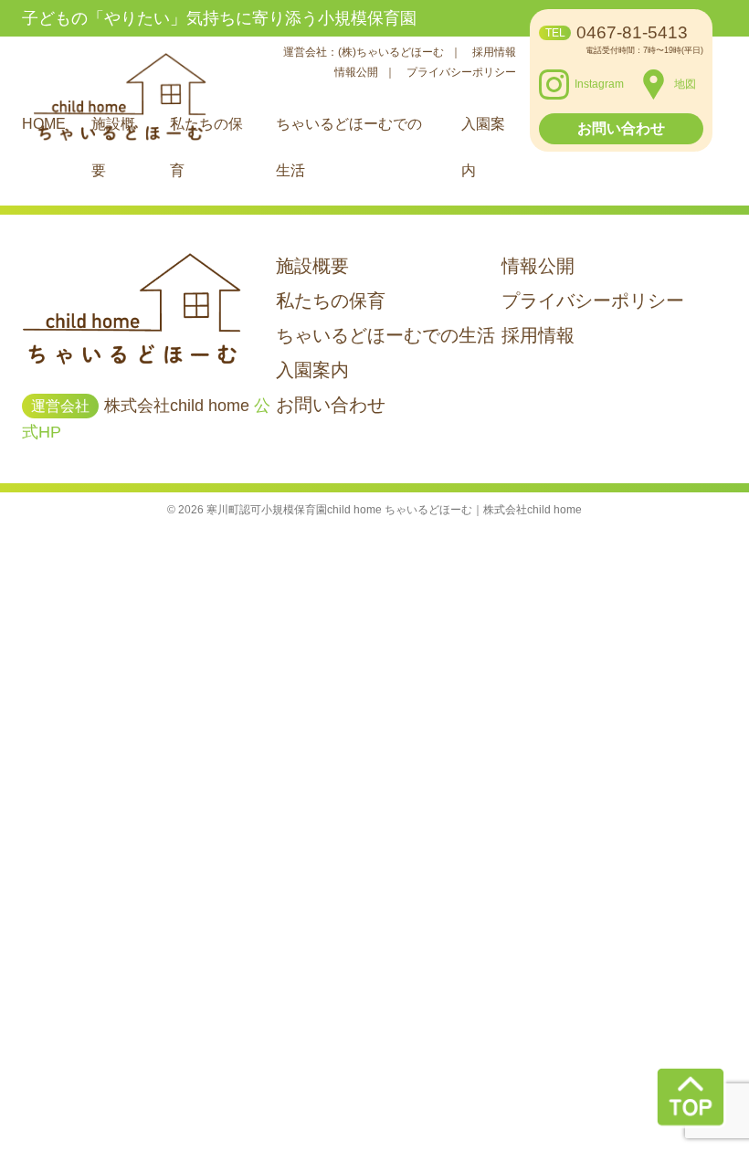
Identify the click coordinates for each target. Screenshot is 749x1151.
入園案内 (312, 370)
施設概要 (312, 266)
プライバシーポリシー (461, 72)
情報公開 (357, 72)
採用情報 (494, 52)
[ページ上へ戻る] (690, 1097)
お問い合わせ (621, 128)
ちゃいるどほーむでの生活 (385, 335)
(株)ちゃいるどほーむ (392, 52)
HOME (44, 124)
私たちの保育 (330, 300)
